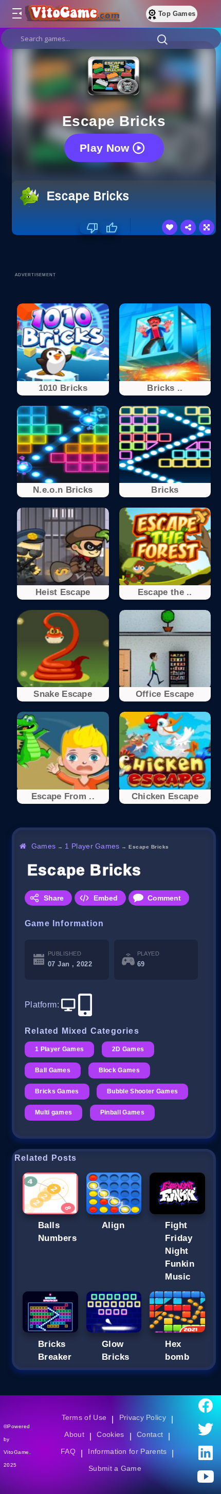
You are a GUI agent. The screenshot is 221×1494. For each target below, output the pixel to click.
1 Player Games (94, 846)
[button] (162, 39)
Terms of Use (84, 1417)
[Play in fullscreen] (206, 227)
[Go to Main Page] (71, 14)
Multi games (54, 1112)
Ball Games (53, 1070)
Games (44, 846)
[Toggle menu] (16, 14)
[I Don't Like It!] (89, 228)
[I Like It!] (108, 228)
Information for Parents (128, 1451)
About (74, 1434)
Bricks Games (57, 1091)
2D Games (129, 1049)
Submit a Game (116, 1468)
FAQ (68, 1451)
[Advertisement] (116, 253)
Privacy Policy (143, 1417)
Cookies (110, 1434)
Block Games (120, 1070)
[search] (111, 38)
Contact (150, 1434)
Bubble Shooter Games (144, 1091)
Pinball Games (123, 1112)
